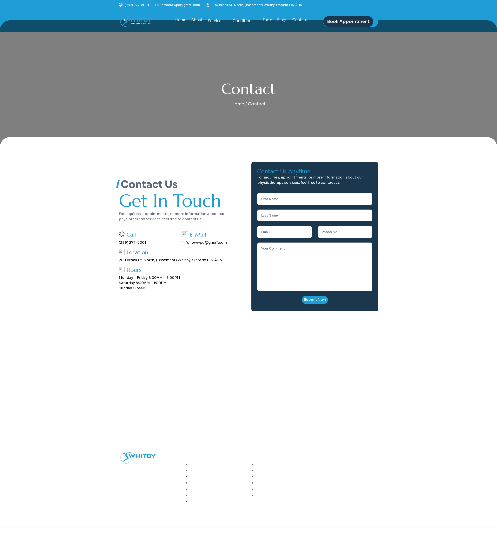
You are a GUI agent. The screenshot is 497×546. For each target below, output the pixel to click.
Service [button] (215, 21)
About (197, 20)
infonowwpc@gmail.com (180, 5)
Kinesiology (199, 489)
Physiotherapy (201, 464)
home (237, 104)
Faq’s (267, 20)
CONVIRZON (325, 534)
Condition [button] (242, 21)
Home (180, 20)
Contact (299, 20)
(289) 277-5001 (137, 5)
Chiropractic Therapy (206, 470)
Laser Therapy (200, 495)
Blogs (282, 20)
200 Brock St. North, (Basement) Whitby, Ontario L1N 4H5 (257, 5)
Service (262, 477)
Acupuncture (200, 477)
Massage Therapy (203, 483)
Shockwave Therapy (205, 501)
